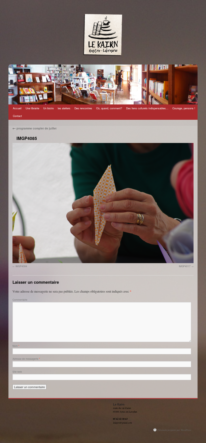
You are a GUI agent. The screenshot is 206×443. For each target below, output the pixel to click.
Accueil (17, 108)
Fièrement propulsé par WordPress (174, 430)
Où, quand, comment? (109, 108)
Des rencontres (83, 108)
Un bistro (48, 108)
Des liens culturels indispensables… (147, 108)
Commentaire (19, 299)
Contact (17, 116)
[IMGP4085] (103, 203)
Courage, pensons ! (183, 108)
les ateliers (64, 108)
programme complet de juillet (34, 128)
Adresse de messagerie (26, 358)
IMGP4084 (21, 266)
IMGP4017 (185, 266)
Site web (17, 371)
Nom (15, 345)
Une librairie (32, 108)
